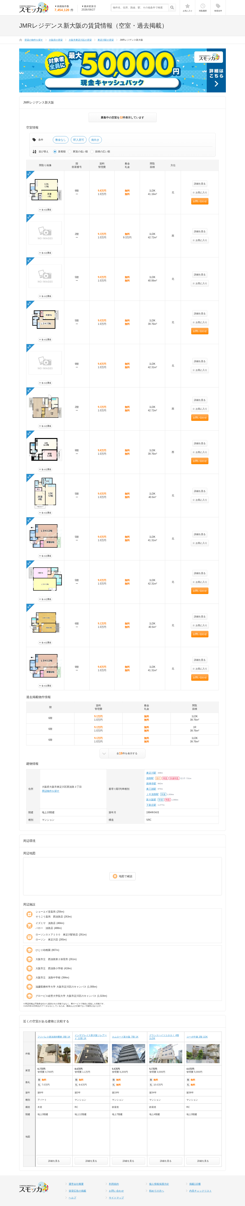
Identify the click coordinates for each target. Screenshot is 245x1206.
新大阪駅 (151, 799)
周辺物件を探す (50, 791)
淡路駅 (150, 778)
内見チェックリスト (200, 1190)
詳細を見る (200, 183)
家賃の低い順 (80, 151)
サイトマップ (116, 1197)
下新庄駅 (151, 804)
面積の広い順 (102, 151)
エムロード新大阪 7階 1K (125, 1036)
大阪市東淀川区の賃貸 (80, 40)
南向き (95, 139)
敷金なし (60, 139)
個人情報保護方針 (159, 1184)
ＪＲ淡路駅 (152, 794)
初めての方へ (156, 1190)
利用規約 (114, 1184)
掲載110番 (195, 1184)
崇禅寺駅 (151, 783)
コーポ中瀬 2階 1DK (197, 1036)
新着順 (62, 151)
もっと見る (45, 210)
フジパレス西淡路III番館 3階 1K (54, 1036)
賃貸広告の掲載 (77, 1190)
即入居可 (78, 139)
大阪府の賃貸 (56, 40)
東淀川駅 (151, 772)
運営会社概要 (76, 1184)
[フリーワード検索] (172, 8)
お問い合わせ (200, 201)
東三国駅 (151, 788)
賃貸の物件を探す (33, 40)
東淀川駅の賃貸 (106, 40)
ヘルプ (72, 1197)
